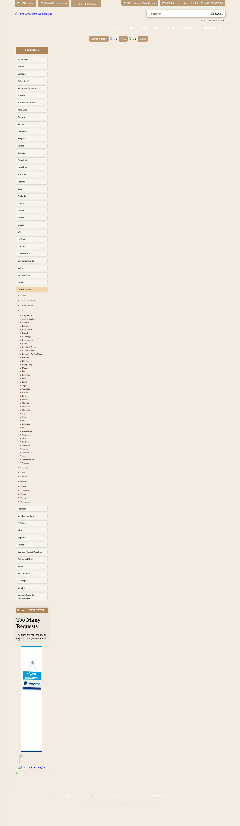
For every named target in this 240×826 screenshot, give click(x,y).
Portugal (22, 509)
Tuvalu (23, 498)
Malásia (25, 403)
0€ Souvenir (23, 59)
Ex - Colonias (24, 573)
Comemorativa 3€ (26, 261)
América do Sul (26, 306)
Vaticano (22, 545)
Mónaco (21, 282)
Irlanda (21, 225)
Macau (25, 400)
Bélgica (21, 139)
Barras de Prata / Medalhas (30, 552)
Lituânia (21, 246)
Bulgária (21, 74)
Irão (24, 379)
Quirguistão (27, 431)
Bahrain (25, 326)
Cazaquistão (27, 340)
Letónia (21, 239)
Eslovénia (22, 167)
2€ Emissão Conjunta (27, 103)
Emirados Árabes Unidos (32, 354)
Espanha (22, 175)
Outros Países (99, 39)
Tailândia (26, 445)
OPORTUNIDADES (121, 28)
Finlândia (22, 196)
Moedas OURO (24, 275)
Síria (24, 438)
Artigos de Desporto (27, 88)
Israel (24, 382)
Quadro (21, 588)
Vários (21, 530)
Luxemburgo (24, 254)
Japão (24, 386)
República (22, 538)
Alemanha (22, 110)
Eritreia (25, 358)
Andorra (21, 117)
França (21, 203)
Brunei (25, 333)
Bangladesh (27, 329)
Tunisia (23, 494)
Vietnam (25, 463)
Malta (20, 268)
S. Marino (22, 523)
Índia (24, 372)
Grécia (21, 210)
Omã (24, 421)
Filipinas (25, 361)
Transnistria (25, 490)
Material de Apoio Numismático (26, 596)
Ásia (123, 39)
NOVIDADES (151, 28)
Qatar (24, 428)
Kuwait (25, 393)
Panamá (23, 486)
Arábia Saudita (28, 319)
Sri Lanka (26, 442)
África (23, 296)
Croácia (21, 153)
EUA (20, 189)
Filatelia (21, 95)
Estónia (21, 182)
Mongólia (26, 410)
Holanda (21, 218)
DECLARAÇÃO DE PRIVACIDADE (72, 795)
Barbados (22, 131)
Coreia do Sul (28, 350)
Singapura (26, 435)
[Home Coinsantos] (34, 13)
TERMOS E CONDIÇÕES (127, 795)
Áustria (21, 124)
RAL (183, 795)
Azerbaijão (27, 322)
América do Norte (28, 301)
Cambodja (26, 336)
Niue (24, 417)
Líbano (25, 396)
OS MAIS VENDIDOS (181, 28)
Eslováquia (23, 160)
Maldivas (26, 407)
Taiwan (25, 449)
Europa (23, 476)
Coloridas (24, 468)
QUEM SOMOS (101, 795)
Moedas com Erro (26, 516)
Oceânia (23, 482)
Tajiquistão (27, 452)
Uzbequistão (25, 502)
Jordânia (26, 389)
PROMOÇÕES (212, 28)
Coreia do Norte (29, 347)
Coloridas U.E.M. (25, 559)
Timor (24, 456)
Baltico (21, 67)
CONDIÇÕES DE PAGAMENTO (160, 795)
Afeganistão (27, 315)
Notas (20, 566)
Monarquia (23, 581)
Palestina (26, 424)
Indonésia (26, 375)
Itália (20, 232)
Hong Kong (27, 365)
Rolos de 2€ (23, 81)
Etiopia (23, 473)
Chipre (21, 146)
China (143, 39)
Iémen (24, 368)
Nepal (24, 414)
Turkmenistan (28, 459)
